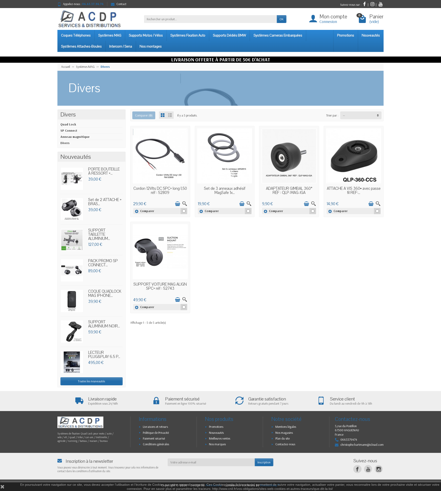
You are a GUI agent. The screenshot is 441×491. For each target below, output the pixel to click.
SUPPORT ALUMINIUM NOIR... (104, 324)
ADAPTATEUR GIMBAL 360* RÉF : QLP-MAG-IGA (289, 190)
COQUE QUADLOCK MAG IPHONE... (104, 293)
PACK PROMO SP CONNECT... (103, 263)
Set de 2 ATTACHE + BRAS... (105, 202)
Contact (121, 4)
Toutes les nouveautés (91, 381)
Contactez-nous (285, 444)
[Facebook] (357, 469)
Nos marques (217, 444)
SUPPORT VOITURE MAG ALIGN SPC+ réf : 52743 (160, 286)
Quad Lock (68, 124)
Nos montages (151, 46)
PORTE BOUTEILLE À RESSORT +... (104, 171)
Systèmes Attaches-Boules (81, 46)
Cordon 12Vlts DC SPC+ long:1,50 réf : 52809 (160, 190)
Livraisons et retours (155, 427)
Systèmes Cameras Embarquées (278, 35)
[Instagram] (379, 469)
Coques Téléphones (76, 35)
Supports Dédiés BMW (229, 35)
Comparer (147, 211)
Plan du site (282, 438)
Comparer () (144, 115)
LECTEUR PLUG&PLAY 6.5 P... (104, 354)
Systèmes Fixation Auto (187, 35)
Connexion (328, 21)
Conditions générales (156, 444)
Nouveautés (371, 35)
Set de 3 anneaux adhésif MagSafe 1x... (224, 190)
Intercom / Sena (120, 46)
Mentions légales (285, 427)
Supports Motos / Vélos (146, 35)
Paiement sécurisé (154, 438)
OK (282, 19)
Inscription (264, 462)
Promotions (345, 35)
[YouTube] (368, 469)
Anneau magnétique (75, 137)
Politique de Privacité (156, 433)
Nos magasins (284, 433)
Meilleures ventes (219, 438)
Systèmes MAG (109, 35)
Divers (65, 143)
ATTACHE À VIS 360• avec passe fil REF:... (354, 190)
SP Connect (68, 130)
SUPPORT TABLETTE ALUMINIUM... (99, 234)
